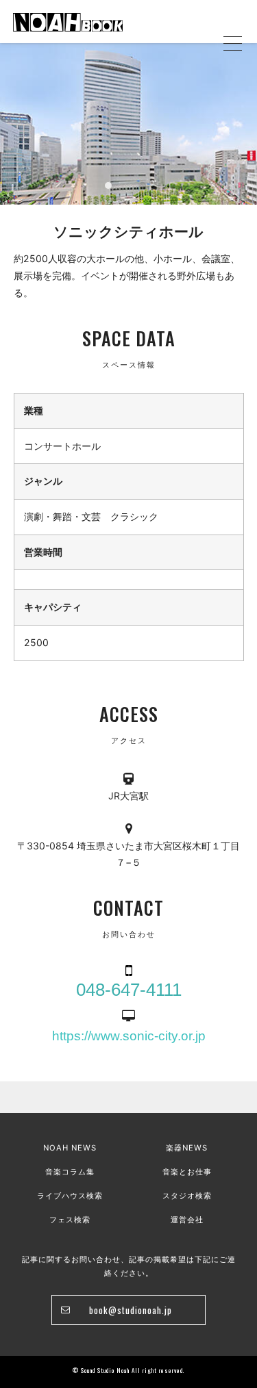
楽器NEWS (187, 1148)
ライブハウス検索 (70, 1195)
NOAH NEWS (70, 1148)
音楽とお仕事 (187, 1172)
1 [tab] (108, 185)
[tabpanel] (128, 123)
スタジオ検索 (187, 1195)
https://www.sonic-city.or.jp (129, 1036)
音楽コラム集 (70, 1172)
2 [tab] (142, 185)
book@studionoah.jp (130, 1310)
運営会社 (187, 1219)
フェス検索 (69, 1219)
